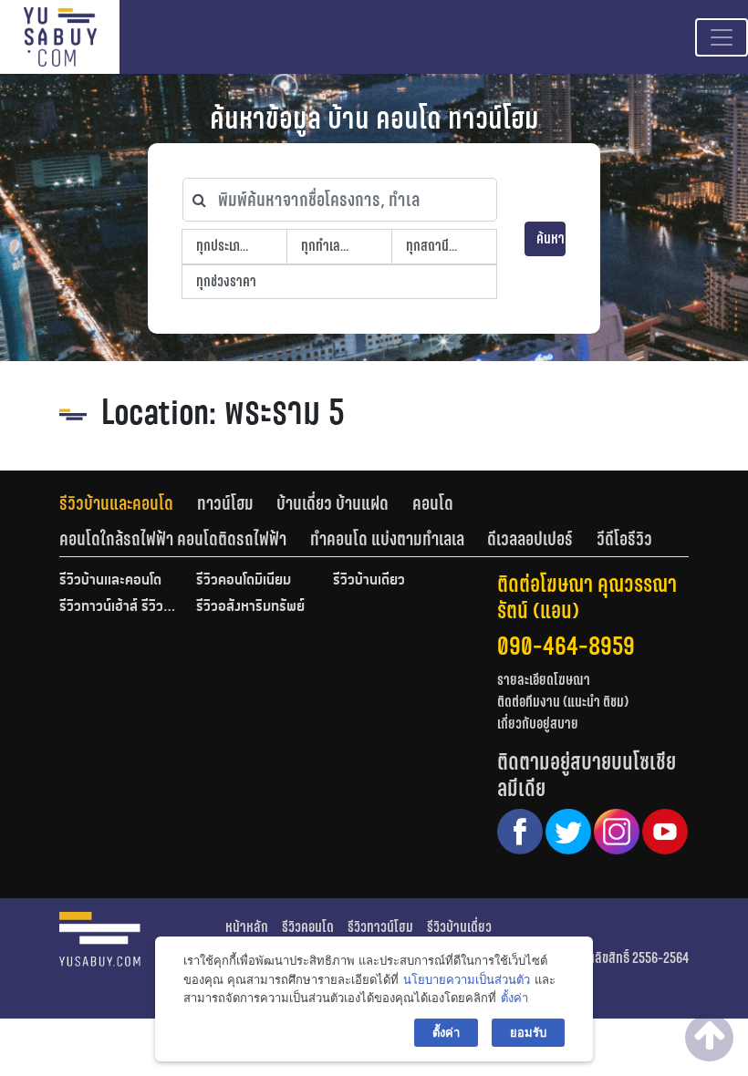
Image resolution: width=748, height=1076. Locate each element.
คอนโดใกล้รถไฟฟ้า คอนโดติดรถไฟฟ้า (172, 539)
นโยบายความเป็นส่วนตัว (466, 979)
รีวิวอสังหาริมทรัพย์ (250, 607)
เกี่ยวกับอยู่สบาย (537, 723)
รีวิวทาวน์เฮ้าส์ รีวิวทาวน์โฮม (118, 607)
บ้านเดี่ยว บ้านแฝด (332, 503)
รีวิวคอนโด (308, 926)
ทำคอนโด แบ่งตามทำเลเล (387, 539)
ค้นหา (550, 238)
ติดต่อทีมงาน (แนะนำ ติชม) (563, 701)
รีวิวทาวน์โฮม (380, 926)
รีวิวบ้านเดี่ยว (369, 581)
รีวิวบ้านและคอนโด (116, 503)
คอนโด (432, 503)
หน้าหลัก (246, 926)
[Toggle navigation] (721, 37)
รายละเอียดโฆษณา (543, 679)
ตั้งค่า (514, 997)
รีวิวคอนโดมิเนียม (243, 581)
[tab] (128, 503)
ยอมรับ (528, 1032)
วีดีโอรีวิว (624, 539)
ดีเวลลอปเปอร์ (530, 539)
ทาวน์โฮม (225, 503)
